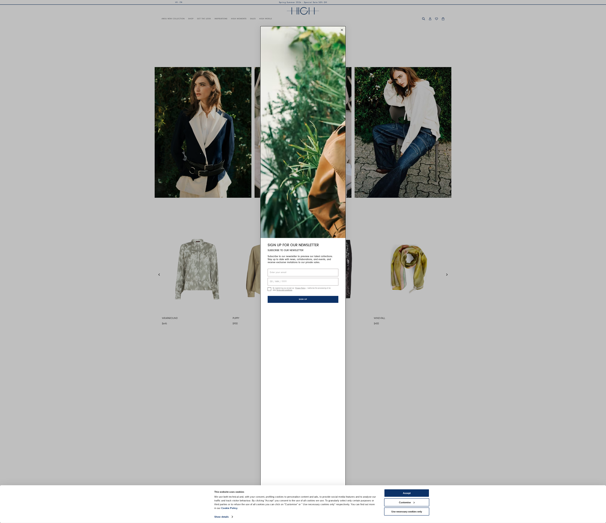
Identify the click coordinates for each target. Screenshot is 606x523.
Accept (407, 493)
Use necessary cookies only (406, 511)
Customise (405, 502)
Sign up (303, 299)
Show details (221, 516)
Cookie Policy (229, 508)
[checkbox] (269, 289)
